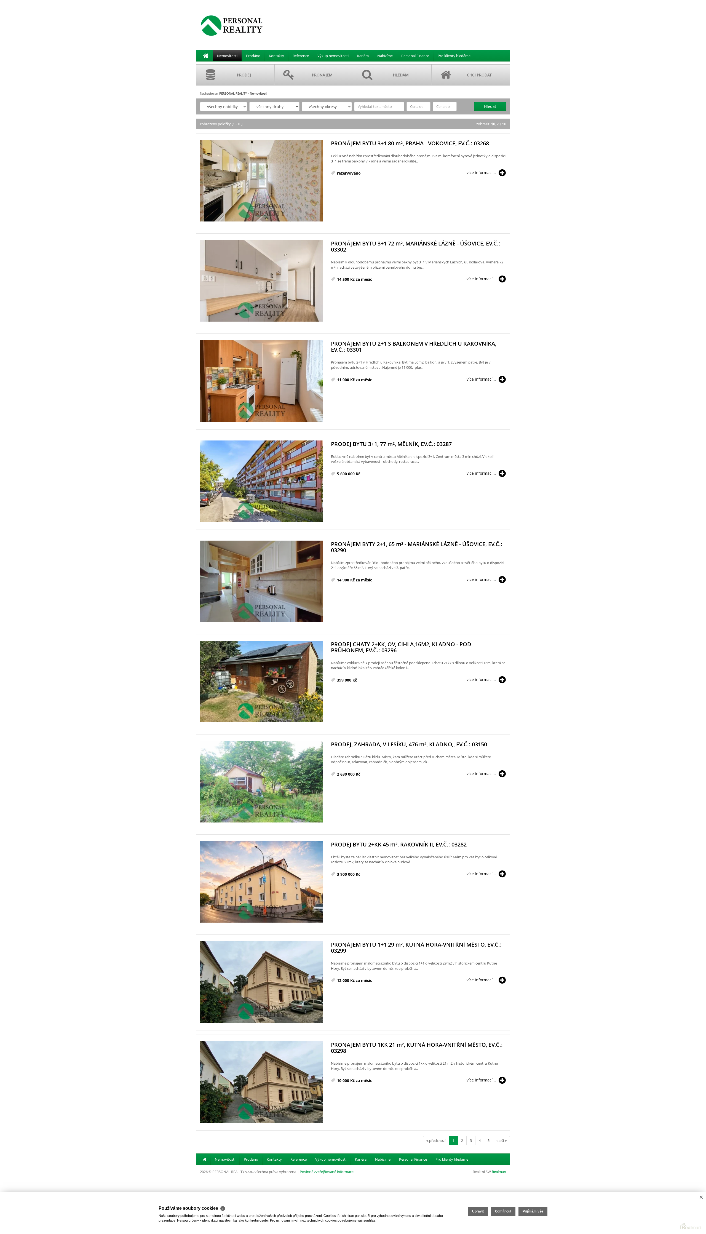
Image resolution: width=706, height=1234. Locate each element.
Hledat (490, 106)
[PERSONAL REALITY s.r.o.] (232, 25)
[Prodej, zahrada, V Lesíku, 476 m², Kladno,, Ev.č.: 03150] (261, 782)
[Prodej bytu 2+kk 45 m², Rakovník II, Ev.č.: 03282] (261, 882)
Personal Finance (415, 55)
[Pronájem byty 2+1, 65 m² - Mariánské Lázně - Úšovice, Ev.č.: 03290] (261, 582)
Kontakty (276, 55)
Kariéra (363, 55)
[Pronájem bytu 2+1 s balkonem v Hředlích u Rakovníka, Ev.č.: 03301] (261, 381)
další (500, 1140)
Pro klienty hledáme (454, 55)
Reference (301, 55)
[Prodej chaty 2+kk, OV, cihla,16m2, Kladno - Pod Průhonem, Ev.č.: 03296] (261, 682)
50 (504, 123)
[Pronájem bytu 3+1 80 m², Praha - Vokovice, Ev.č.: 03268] (261, 181)
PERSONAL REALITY (233, 93)
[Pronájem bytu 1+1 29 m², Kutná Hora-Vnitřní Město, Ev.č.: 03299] (261, 982)
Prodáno (253, 55)
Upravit (478, 1211)
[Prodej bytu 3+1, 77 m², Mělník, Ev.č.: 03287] (261, 481)
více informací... (481, 172)
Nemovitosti (227, 55)
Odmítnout (503, 1211)
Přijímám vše (533, 1211)
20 (499, 123)
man (499, 1171)
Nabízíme (385, 55)
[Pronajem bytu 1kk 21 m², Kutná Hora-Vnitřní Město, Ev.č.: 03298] (261, 1082)
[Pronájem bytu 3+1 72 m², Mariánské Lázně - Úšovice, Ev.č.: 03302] (261, 281)
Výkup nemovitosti (333, 55)
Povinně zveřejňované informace (327, 1171)
